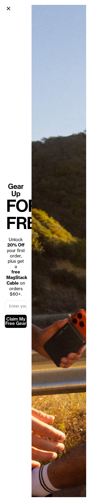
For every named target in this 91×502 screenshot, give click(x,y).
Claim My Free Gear (15, 321)
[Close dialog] (8, 8)
